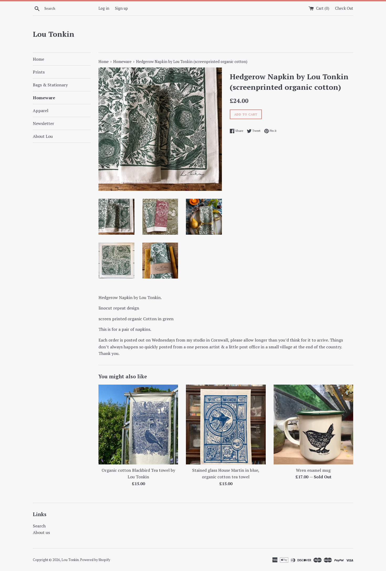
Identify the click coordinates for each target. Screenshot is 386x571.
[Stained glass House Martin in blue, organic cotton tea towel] (225, 424)
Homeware (44, 98)
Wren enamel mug (313, 470)
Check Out (344, 8)
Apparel (40, 110)
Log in (103, 8)
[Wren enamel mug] (313, 424)
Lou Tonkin (53, 34)
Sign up (121, 8)
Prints (39, 72)
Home (38, 59)
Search (39, 526)
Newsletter (43, 123)
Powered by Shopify (95, 560)
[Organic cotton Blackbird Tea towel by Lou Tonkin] (138, 424)
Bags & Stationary (50, 85)
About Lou (43, 136)
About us (41, 532)
